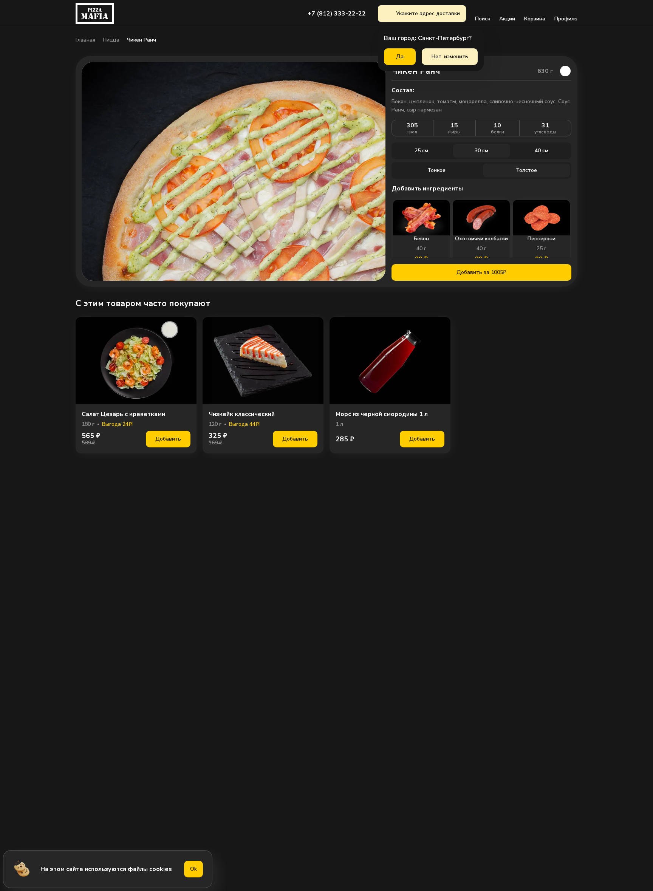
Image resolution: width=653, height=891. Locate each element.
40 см (541, 150)
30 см (481, 150)
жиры (454, 132)
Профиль (565, 18)
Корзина (534, 18)
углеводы (545, 132)
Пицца (111, 40)
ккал (412, 132)
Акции (507, 18)
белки (497, 132)
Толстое (526, 170)
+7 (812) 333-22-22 (337, 13)
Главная (85, 40)
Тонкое (436, 170)
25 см (421, 150)
